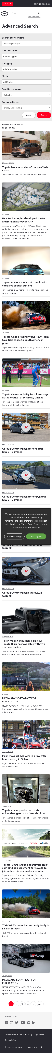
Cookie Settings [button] (14, 536)
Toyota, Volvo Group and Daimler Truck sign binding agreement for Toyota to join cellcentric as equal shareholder (25, 868)
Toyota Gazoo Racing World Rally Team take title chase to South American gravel (25, 340)
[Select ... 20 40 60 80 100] (26, 94)
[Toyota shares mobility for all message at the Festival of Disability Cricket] (26, 372)
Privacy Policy (10, 1034)
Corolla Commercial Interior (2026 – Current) (23, 546)
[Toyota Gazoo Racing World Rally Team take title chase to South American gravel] (26, 314)
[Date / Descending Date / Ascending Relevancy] (26, 107)
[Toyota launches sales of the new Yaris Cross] (26, 145)
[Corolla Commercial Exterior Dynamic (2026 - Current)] (26, 474)
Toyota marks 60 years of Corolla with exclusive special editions (24, 283)
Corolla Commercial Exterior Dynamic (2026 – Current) (24, 498)
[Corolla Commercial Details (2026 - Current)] (26, 570)
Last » (40, 1004)
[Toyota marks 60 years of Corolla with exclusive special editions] (26, 260)
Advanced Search (34, 16)
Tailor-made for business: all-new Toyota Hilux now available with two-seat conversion (24, 644)
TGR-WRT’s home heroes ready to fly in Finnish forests (25, 926)
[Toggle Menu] (48, 13)
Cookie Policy (10, 1040)
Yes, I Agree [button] (36, 536)
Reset (28, 115)
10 (22, 1004)
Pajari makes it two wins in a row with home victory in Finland (24, 757)
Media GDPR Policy (24, 1034)
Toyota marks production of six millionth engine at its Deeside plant (23, 811)
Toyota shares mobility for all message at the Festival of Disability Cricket (25, 395)
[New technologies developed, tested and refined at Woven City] (26, 196)
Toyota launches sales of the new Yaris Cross (25, 168)
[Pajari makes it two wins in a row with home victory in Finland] (26, 733)
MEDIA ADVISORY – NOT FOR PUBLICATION (19, 699)
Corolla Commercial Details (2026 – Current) (23, 594)
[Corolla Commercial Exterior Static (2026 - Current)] (26, 426)
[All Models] (26, 81)
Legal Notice (39, 1034)
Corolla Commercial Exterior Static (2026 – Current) (22, 450)
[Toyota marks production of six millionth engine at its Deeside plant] (26, 788)
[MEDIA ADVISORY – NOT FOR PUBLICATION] (26, 676)
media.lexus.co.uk (41, 4)
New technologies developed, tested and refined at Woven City (24, 219)
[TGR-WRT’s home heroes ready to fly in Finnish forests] (26, 903)
